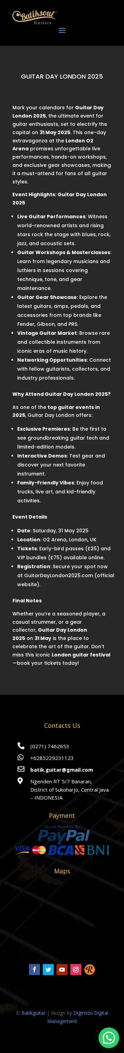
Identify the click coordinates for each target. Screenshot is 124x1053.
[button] (109, 1037)
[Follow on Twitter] (48, 969)
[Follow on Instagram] (75, 969)
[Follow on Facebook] (34, 969)
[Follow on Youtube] (62, 969)
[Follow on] (89, 969)
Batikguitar (33, 1013)
